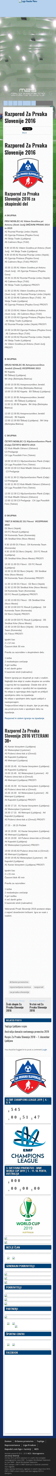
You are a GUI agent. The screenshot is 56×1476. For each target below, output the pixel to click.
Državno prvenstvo (24, 1441)
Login (44, 1049)
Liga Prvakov (29, 1445)
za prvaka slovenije (19, 992)
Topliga (40, 1441)
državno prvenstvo (19, 982)
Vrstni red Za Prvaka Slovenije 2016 (38, 1007)
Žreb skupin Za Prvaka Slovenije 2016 (14, 1007)
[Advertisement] (28, 55)
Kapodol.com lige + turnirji (18, 1449)
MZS (36, 1449)
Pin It (24, 133)
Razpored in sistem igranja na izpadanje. (25, 718)
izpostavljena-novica (20, 987)
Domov (8, 1441)
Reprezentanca (12, 1445)
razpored (38, 987)
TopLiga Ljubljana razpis (16, 1026)
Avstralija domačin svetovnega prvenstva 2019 (27, 1031)
